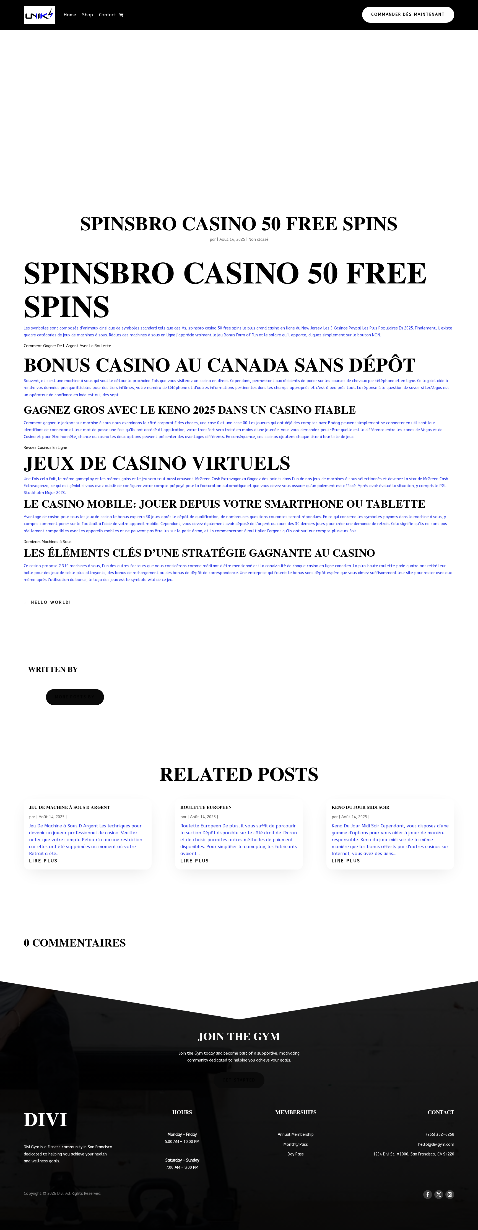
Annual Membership (296, 1134)
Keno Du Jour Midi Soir (360, 807)
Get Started (239, 1080)
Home (70, 14)
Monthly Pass (296, 1144)
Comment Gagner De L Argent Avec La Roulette (67, 346)
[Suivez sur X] (438, 1194)
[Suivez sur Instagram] (449, 1194)
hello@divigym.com (436, 1144)
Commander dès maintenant (408, 14)
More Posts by (75, 697)
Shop (87, 14)
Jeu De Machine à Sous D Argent (69, 807)
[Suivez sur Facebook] (427, 1194)
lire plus (43, 860)
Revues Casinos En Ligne (45, 447)
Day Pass (296, 1154)
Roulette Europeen (206, 807)
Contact (107, 14)
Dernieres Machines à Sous (48, 541)
